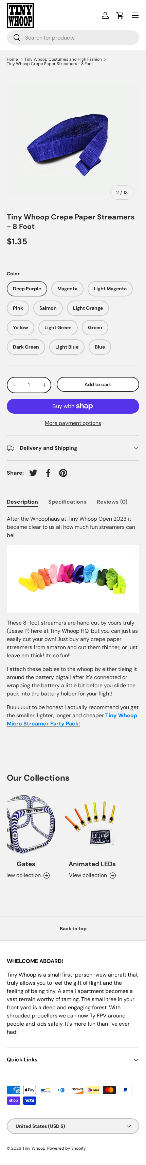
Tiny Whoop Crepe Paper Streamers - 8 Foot (50, 64)
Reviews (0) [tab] (112, 501)
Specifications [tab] (67, 501)
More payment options (73, 423)
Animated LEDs (89, 864)
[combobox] (73, 37)
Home (12, 59)
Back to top (73, 928)
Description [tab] (22, 501)
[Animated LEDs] (89, 824)
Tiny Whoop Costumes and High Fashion (63, 59)
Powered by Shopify (66, 1148)
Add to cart (98, 384)
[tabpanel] (73, 621)
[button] (120, 15)
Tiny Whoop (33, 1148)
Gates (23, 864)
